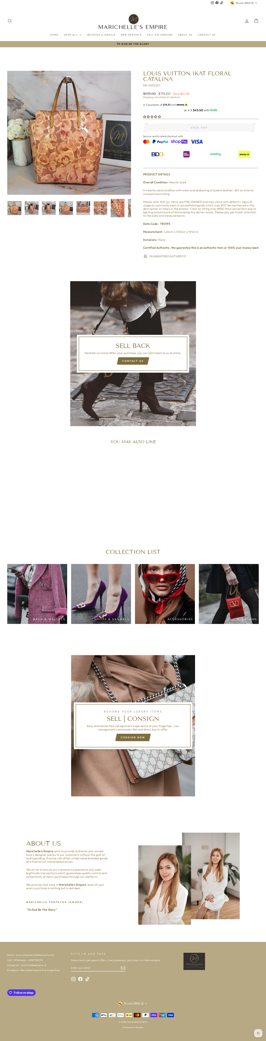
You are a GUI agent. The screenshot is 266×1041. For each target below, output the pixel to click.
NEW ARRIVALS (131, 34)
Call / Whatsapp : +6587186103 (25, 960)
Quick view (37, 509)
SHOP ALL (71, 34)
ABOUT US (185, 34)
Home (54, 34)
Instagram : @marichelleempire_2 (26, 965)
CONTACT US (207, 34)
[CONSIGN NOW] (133, 725)
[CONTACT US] (133, 353)
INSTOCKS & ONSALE (101, 34)
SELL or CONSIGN (160, 34)
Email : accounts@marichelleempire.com (30, 955)
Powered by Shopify (133, 1027)
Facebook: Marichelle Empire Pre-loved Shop (33, 970)
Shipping (148, 97)
